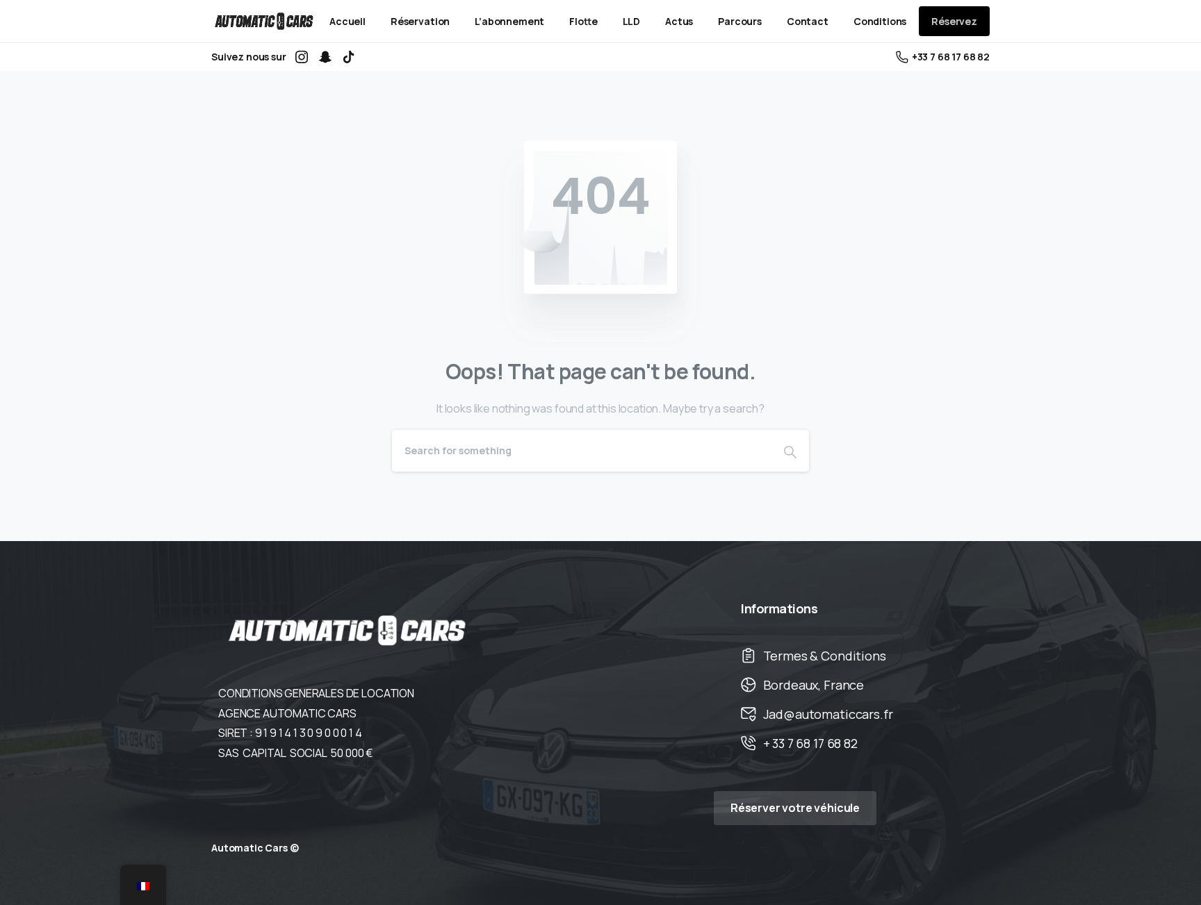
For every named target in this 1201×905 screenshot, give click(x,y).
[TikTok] (349, 57)
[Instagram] (301, 57)
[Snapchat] (325, 57)
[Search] (790, 451)
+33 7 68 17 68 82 (951, 56)
